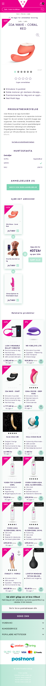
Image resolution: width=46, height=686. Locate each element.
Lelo (28, 14)
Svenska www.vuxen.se (23, 675)
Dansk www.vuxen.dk (23, 682)
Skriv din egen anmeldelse (23, 187)
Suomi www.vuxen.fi (23, 677)
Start (18, 14)
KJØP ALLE (35, 260)
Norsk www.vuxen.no (23, 679)
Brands (23, 14)
